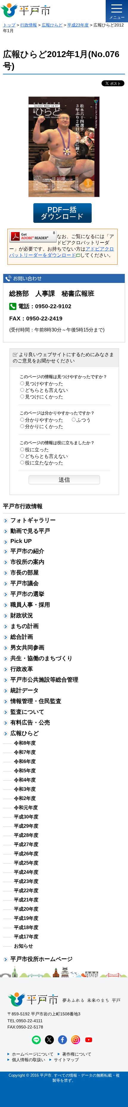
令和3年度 (25, 789)
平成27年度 (26, 844)
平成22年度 (26, 890)
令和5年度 (25, 770)
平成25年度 (26, 862)
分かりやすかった (44, 419)
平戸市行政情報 (23, 506)
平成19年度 (26, 918)
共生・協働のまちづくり (41, 658)
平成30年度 (26, 816)
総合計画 (21, 637)
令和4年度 (25, 779)
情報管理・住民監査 (35, 701)
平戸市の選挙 (27, 594)
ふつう (84, 419)
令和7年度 (25, 752)
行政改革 (21, 669)
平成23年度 (78, 25)
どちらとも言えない (46, 390)
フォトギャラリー (33, 520)
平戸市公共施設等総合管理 (44, 680)
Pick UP (21, 541)
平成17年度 (26, 936)
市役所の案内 (27, 562)
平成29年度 (26, 826)
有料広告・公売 (30, 722)
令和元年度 (26, 807)
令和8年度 (25, 743)
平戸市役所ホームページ (41, 959)
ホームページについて (33, 1054)
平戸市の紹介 (27, 551)
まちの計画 (24, 626)
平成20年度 (26, 909)
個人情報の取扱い (28, 1059)
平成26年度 (26, 853)
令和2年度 (25, 798)
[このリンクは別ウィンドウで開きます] (33, 236)
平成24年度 (26, 872)
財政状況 (21, 615)
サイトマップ (66, 1059)
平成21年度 (26, 899)
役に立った (37, 449)
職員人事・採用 (30, 605)
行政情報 (28, 25)
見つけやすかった (44, 383)
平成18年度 (26, 927)
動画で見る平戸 (30, 531)
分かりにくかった (44, 426)
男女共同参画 (27, 647)
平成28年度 (26, 835)
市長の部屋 (24, 572)
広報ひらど (52, 25)
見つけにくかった (44, 396)
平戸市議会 (24, 583)
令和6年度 (25, 761)
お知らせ (23, 945)
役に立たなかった (44, 462)
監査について (27, 712)
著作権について (76, 1054)
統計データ (24, 690)
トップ (9, 25)
